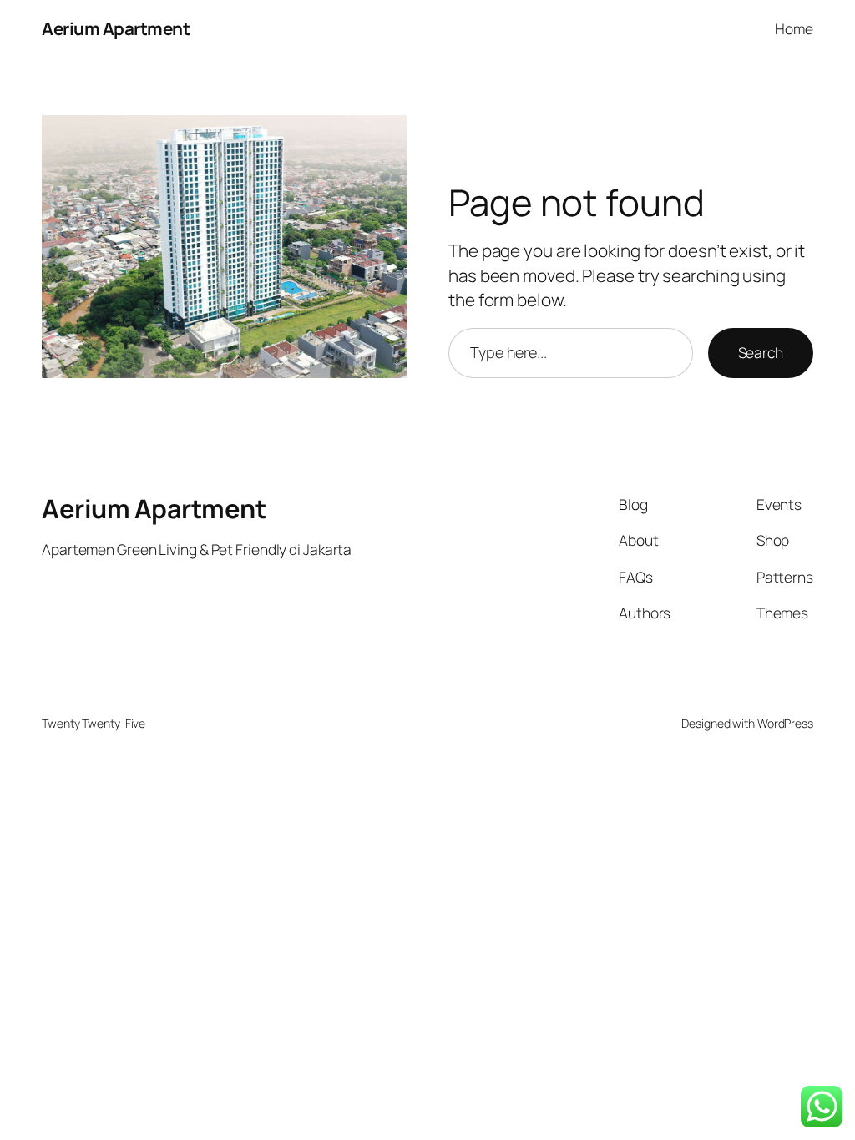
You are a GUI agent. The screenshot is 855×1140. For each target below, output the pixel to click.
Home (794, 28)
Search (760, 352)
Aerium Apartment (116, 28)
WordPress (785, 723)
